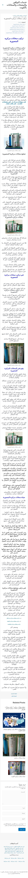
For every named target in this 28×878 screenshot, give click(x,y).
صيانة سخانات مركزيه (19, 758)
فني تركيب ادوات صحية (12, 546)
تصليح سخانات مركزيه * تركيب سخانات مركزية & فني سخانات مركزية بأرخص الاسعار (15, 708)
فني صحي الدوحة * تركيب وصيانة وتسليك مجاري (14, 852)
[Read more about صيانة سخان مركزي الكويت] (16, 767)
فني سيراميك (7, 858)
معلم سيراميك (14, 858)
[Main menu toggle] (2, 4)
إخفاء (19, 22)
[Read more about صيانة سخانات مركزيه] (14, 745)
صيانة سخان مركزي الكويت (18, 776)
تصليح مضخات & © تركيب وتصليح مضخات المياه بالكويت (14, 730)
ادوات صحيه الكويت (9, 470)
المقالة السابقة (14, 693)
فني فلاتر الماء (11, 103)
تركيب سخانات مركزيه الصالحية (14, 624)
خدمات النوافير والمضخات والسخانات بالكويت (17, 5)
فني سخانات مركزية (19, 102)
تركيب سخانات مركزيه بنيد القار (13, 618)
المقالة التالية (14, 696)
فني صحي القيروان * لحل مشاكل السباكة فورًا (14, 848)
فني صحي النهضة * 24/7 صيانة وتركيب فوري (14, 851)
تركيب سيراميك (21, 858)
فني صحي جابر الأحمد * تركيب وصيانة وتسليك (14, 849)
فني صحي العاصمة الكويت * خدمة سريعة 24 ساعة (14, 846)
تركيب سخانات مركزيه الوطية (13, 621)
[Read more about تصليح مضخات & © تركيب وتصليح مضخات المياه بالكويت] (14, 720)
